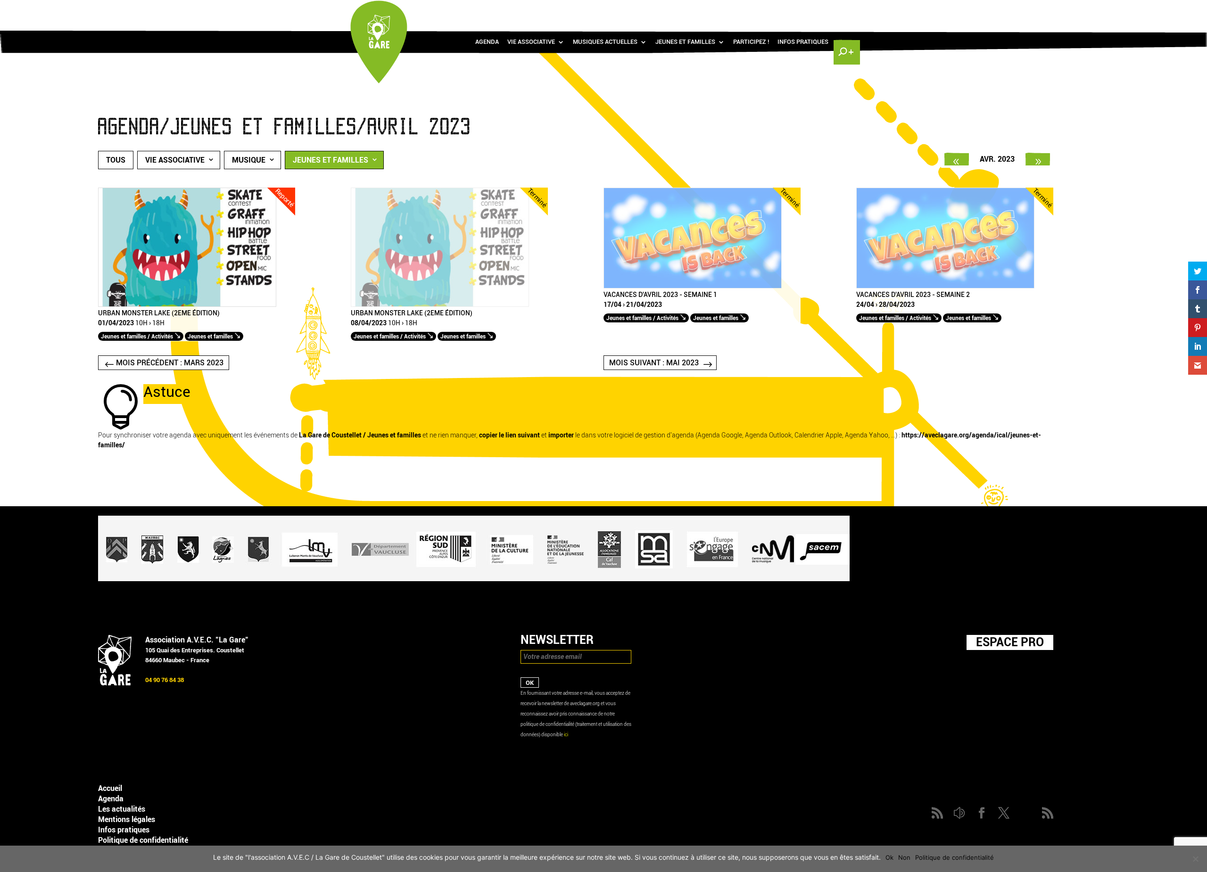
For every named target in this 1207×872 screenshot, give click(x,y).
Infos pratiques (802, 42)
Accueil (110, 788)
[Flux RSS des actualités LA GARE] (776, 9)
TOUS (115, 160)
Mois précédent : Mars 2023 (169, 362)
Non (904, 857)
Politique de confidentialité (143, 840)
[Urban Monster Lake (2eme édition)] (187, 305)
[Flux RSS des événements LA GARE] (845, 9)
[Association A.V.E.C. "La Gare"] (115, 683)
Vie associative (531, 42)
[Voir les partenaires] (474, 579)
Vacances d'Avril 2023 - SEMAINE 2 (913, 295)
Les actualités (121, 809)
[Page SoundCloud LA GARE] (790, 9)
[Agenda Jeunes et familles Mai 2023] (1037, 159)
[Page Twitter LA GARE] (817, 9)
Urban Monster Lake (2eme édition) (159, 313)
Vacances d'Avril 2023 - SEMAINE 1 (660, 295)
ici (566, 734)
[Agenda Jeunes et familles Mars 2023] (956, 159)
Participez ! (751, 42)
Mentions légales (126, 819)
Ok (889, 857)
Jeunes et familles (685, 42)
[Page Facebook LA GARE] (804, 9)
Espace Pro (1010, 642)
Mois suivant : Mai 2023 (654, 362)
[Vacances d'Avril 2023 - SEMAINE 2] (945, 286)
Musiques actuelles (605, 42)
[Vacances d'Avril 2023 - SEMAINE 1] (693, 286)
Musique (248, 160)
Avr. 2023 (997, 159)
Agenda (487, 42)
